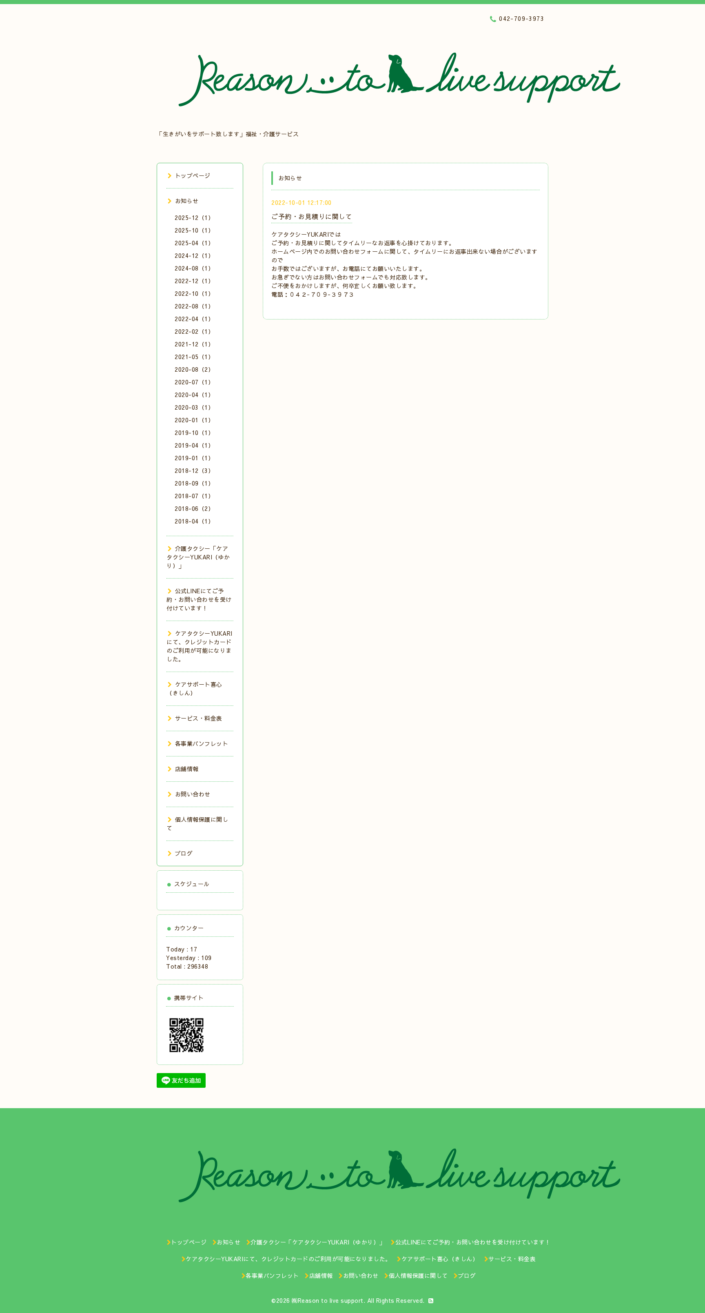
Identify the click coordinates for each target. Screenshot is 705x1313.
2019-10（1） (194, 432)
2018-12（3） (194, 470)
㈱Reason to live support (328, 1300)
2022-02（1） (194, 331)
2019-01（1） (194, 458)
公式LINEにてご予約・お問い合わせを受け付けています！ (199, 599)
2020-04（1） (194, 394)
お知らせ (187, 201)
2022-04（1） (194, 319)
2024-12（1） (194, 255)
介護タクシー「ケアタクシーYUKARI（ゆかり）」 (198, 557)
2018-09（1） (194, 483)
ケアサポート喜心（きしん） (194, 688)
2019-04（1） (194, 445)
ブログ (184, 853)
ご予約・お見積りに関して (311, 216)
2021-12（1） (194, 344)
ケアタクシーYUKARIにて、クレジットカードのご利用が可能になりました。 (199, 646)
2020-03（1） (194, 407)
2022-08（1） (194, 306)
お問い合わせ (193, 794)
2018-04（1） (194, 521)
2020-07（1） (194, 382)
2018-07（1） (194, 496)
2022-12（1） (194, 281)
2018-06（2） (194, 508)
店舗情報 (187, 769)
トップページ (193, 175)
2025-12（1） (194, 217)
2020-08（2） (194, 369)
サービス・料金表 (198, 718)
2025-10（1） (194, 230)
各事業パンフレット (201, 743)
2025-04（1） (194, 243)
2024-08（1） (194, 268)
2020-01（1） (194, 420)
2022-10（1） (194, 293)
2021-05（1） (194, 357)
